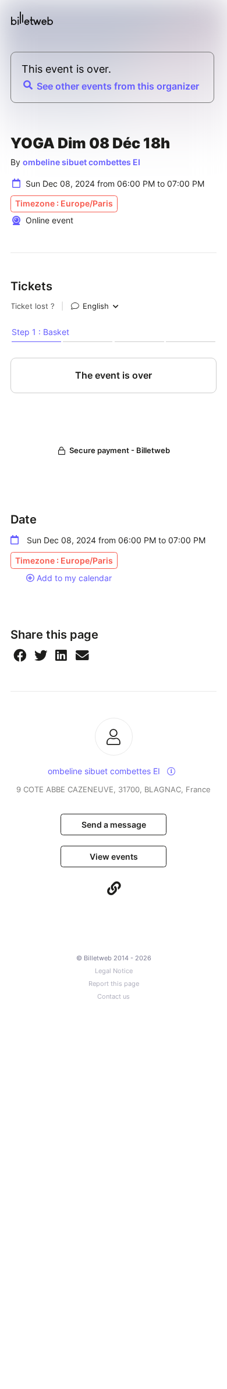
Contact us (113, 996)
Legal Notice (114, 971)
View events (114, 856)
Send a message (113, 824)
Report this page (113, 984)
